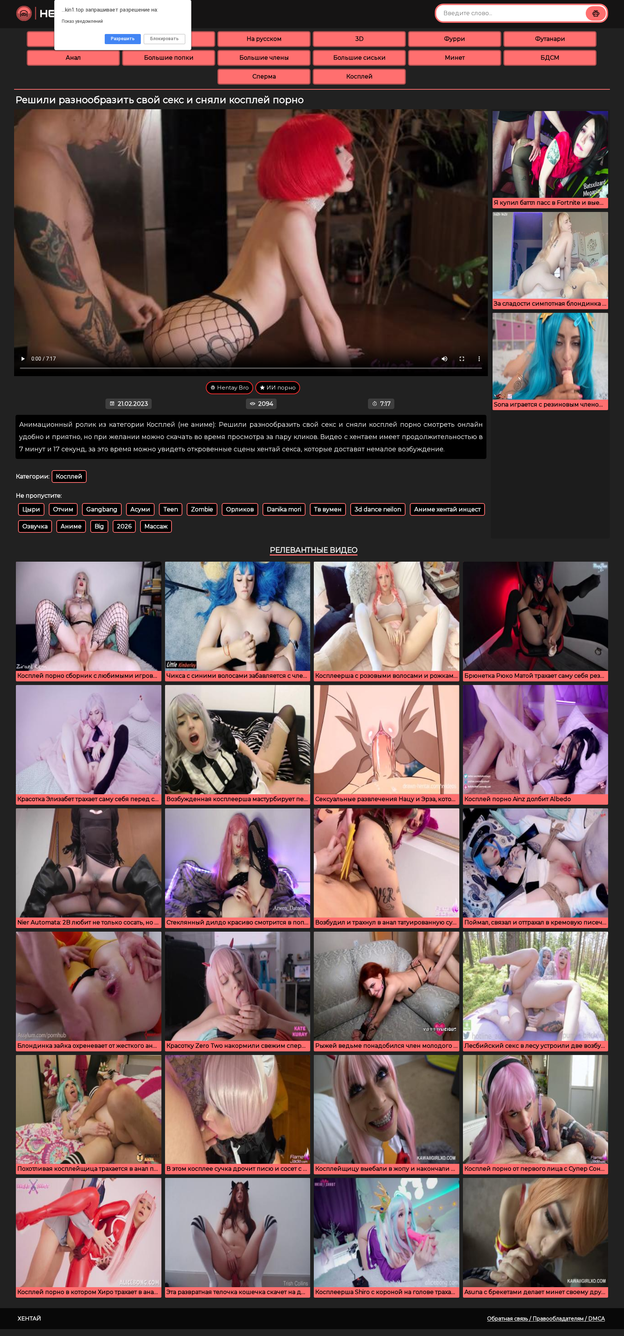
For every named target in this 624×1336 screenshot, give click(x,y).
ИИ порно (280, 387)
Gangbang (101, 509)
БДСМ (550, 57)
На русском (264, 38)
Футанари (550, 38)
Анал (73, 57)
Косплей (359, 76)
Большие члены (264, 57)
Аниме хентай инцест (447, 509)
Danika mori (284, 509)
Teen (170, 509)
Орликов (240, 509)
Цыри (31, 509)
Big (99, 526)
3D (359, 38)
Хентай (29, 1318)
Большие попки (169, 57)
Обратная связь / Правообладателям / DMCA (546, 1318)
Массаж (156, 526)
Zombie (202, 509)
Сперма (264, 76)
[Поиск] (596, 13)
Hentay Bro (232, 387)
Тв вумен (328, 509)
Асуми (140, 509)
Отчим (63, 509)
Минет (455, 57)
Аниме (71, 526)
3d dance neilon (378, 509)
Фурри (454, 38)
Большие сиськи (359, 57)
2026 (124, 526)
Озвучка (35, 526)
